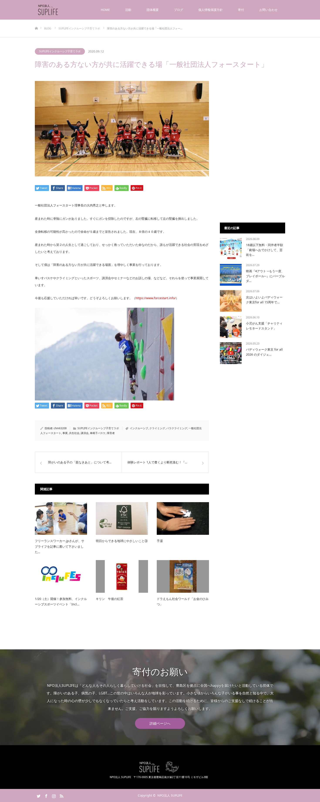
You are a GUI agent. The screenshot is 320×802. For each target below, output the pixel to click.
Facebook (45, 795)
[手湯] (183, 518)
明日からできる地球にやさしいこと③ (122, 541)
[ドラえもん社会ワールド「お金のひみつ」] (183, 576)
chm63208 (60, 428)
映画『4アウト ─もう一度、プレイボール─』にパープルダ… (265, 276)
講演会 (85, 433)
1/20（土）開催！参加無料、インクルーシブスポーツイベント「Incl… (61, 601)
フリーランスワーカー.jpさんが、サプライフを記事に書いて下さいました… (59, 546)
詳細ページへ (160, 723)
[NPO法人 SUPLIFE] (59, 9)
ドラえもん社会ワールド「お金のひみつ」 (183, 601)
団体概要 (153, 10)
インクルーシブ (139, 428)
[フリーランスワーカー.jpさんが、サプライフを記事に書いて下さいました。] (61, 518)
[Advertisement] (252, 146)
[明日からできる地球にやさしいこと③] (122, 518)
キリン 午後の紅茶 (109, 599)
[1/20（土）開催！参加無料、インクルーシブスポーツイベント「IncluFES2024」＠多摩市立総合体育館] (61, 576)
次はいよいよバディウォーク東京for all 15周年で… (264, 299)
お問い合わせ (268, 10)
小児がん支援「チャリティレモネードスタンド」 (264, 325)
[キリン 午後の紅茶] (122, 576)
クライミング (157, 428)
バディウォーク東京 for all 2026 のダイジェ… (264, 351)
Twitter (38, 795)
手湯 (160, 541)
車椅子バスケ (98, 433)
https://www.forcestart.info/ (155, 298)
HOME (105, 10)
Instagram (53, 795)
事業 (65, 433)
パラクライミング (176, 428)
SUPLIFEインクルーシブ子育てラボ (60, 51)
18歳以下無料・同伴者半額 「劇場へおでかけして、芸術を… (264, 250)
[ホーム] (36, 21)
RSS (61, 795)
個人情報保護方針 (210, 10)
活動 (128, 10)
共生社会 (74, 433)
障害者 (111, 433)
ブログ (178, 10)
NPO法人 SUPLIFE (169, 795)
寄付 (241, 10)
